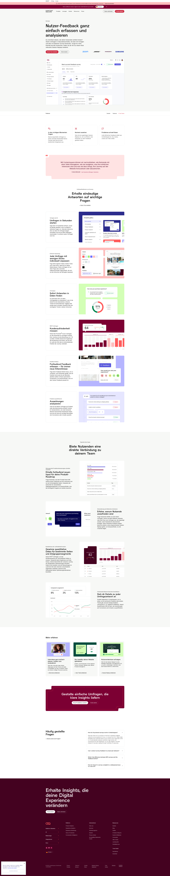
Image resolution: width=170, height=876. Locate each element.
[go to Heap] (52, 1)
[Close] (24, 863)
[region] (13, 868)
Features (115, 113)
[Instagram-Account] (51, 848)
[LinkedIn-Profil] (47, 848)
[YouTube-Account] (49, 848)
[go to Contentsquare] (48, 1)
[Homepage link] (48, 823)
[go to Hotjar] (56, 1)
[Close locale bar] (106, 6)
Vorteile (108, 113)
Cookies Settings (120, 866)
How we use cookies (12, 867)
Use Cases (121, 113)
